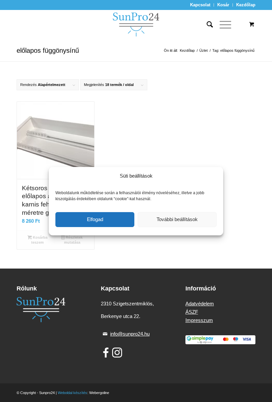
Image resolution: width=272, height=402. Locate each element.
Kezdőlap (245, 4)
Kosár (223, 4)
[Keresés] (206, 25)
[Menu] (222, 25)
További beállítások (177, 219)
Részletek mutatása (73, 239)
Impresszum (199, 320)
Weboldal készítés (72, 393)
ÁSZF (191, 312)
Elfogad (95, 219)
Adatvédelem (199, 303)
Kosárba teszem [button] (39, 239)
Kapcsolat (200, 4)
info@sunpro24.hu (130, 334)
